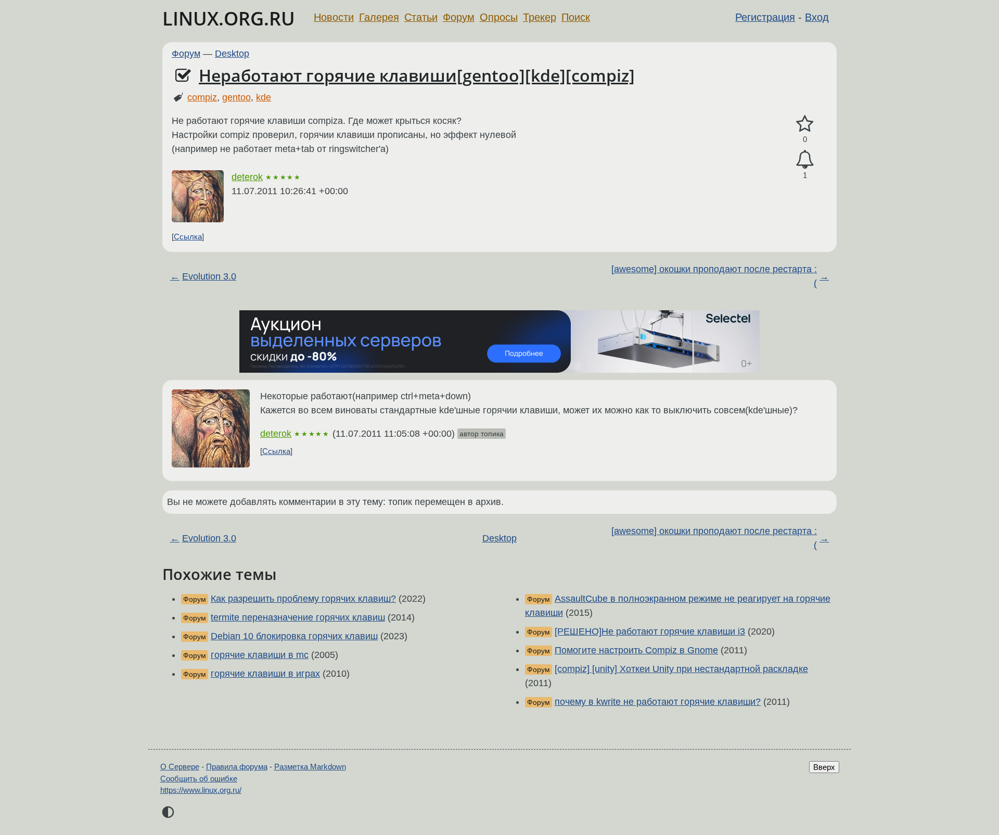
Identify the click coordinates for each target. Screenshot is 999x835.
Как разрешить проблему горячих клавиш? (303, 598)
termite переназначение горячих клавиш (298, 617)
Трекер (539, 17)
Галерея (379, 17)
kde (263, 97)
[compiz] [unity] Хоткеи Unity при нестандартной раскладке (681, 669)
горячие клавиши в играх (265, 673)
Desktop (232, 53)
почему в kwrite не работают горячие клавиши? (658, 702)
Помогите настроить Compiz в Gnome (636, 650)
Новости (334, 17)
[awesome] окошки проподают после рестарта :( (714, 276)
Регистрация (765, 17)
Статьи (421, 17)
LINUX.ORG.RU (228, 18)
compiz (202, 97)
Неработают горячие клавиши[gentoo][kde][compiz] (417, 75)
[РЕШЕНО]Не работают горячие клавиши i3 (650, 631)
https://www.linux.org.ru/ (200, 790)
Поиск (575, 17)
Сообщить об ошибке (198, 778)
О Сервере (179, 766)
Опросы (499, 17)
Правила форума (236, 766)
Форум (459, 17)
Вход (817, 17)
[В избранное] (805, 124)
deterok (247, 177)
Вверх (824, 767)
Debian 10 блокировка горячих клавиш (294, 636)
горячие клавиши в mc (260, 655)
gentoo (236, 97)
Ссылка (188, 236)
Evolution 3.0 (209, 276)
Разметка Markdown (310, 766)
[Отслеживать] (805, 159)
